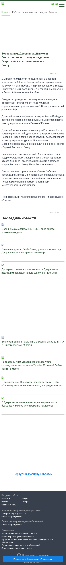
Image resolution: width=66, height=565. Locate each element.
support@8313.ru (15, 516)
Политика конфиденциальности (17, 548)
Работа (16, 12)
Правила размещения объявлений (18, 536)
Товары (53, 12)
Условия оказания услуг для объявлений (21, 545)
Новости (6, 12)
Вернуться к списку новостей (33, 474)
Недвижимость (29, 12)
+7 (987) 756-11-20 (19, 513)
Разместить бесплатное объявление (33, 559)
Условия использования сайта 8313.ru (19, 533)
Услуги (43, 12)
